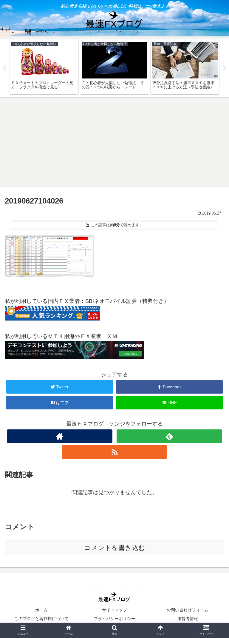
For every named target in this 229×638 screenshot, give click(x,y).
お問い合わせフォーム (187, 610)
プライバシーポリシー (114, 618)
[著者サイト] (59, 436)
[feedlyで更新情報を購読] (169, 436)
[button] (211, 532)
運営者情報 (187, 618)
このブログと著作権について (41, 618)
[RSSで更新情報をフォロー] (114, 452)
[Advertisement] (114, 142)
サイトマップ (114, 610)
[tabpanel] (44, 67)
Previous (4, 68)
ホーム (41, 610)
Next (225, 68)
